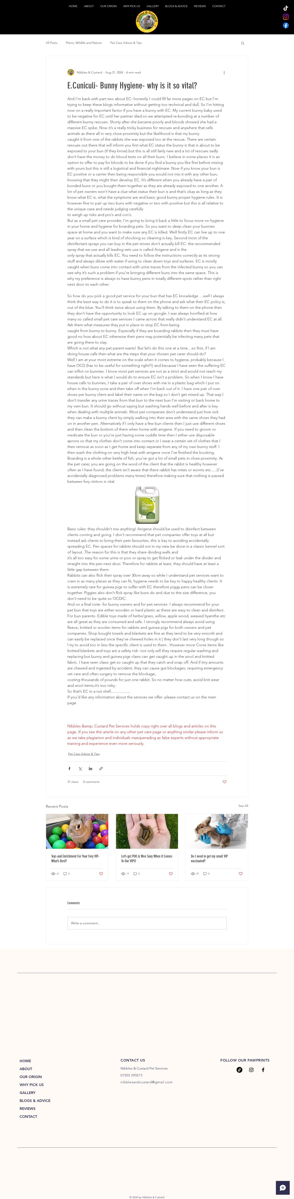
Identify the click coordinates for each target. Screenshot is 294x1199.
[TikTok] (286, 8)
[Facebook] (286, 25)
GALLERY (28, 1093)
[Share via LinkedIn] (90, 768)
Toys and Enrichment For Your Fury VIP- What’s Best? (75, 858)
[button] (243, 43)
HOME (25, 1061)
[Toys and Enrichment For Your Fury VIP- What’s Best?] (77, 831)
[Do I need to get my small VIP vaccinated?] (217, 831)
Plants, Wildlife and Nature (84, 43)
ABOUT (26, 1069)
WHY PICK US (32, 1085)
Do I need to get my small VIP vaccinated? (209, 858)
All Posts (51, 43)
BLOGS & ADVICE (35, 1100)
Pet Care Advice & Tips (126, 43)
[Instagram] (286, 17)
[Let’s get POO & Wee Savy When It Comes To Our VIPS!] (147, 831)
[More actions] (224, 72)
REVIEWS (28, 1108)
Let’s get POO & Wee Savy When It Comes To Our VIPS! (146, 858)
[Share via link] (101, 768)
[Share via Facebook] (69, 768)
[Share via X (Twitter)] (80, 768)
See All (243, 806)
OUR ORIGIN (31, 1077)
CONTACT (28, 1116)
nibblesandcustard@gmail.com (147, 1082)
